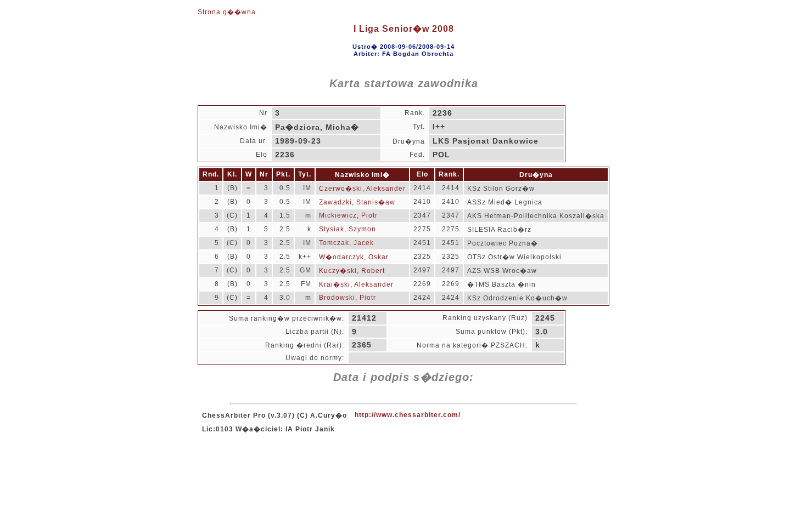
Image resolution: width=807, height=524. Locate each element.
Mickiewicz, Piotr (348, 215)
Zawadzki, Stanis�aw (357, 202)
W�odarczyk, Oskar (354, 257)
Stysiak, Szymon (347, 229)
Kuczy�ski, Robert (352, 271)
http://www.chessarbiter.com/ (408, 415)
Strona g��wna (227, 12)
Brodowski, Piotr (347, 297)
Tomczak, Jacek (346, 243)
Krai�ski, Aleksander (356, 284)
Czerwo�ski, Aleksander (362, 188)
